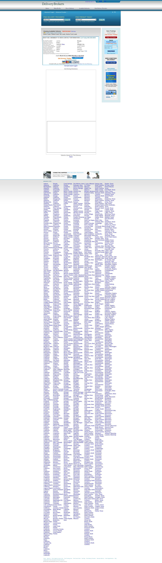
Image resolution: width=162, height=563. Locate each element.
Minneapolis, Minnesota (77, 469)
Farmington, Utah (110, 247)
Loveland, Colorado (56, 437)
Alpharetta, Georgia (67, 361)
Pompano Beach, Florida (68, 315)
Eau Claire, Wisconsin (108, 402)
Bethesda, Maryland (76, 263)
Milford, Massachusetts (77, 351)
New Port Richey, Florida (68, 277)
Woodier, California (56, 377)
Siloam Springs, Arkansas (46, 295)
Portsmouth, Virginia (108, 309)
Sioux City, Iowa (78, 186)
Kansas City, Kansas (77, 192)
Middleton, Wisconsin (108, 417)
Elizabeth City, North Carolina (88, 463)
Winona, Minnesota (76, 490)
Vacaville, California (56, 348)
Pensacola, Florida (67, 312)
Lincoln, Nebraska (87, 202)
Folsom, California (46, 426)
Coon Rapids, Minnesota (77, 455)
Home (47, 8)
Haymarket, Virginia (111, 293)
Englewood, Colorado (56, 409)
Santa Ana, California (56, 298)
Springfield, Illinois (67, 490)
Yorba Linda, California (57, 383)
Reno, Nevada (88, 225)
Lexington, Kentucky (76, 222)
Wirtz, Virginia (109, 330)
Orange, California (56, 196)
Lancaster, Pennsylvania (99, 347)
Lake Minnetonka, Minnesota (78, 458)
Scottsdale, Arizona (47, 259)
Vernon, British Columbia (48, 322)
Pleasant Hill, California (57, 224)
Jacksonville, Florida (67, 231)
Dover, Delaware (58, 489)
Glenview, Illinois (67, 461)
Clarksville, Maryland (76, 269)
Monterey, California (46, 528)
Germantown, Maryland (77, 287)
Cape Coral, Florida (56, 526)
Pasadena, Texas (110, 221)
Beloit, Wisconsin (110, 397)
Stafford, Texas (109, 240)
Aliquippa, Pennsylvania (99, 329)
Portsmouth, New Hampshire (89, 242)
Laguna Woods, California (46, 492)
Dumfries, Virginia (110, 278)
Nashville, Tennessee (98, 491)
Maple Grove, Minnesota (77, 461)
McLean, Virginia (110, 299)
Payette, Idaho (68, 436)
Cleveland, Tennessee (98, 455)
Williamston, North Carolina (99, 199)
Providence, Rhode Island (99, 400)
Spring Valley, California (57, 326)
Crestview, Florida (67, 187)
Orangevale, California (56, 199)
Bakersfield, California (47, 338)
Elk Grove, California (47, 405)
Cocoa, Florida (57, 530)
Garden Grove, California (48, 441)
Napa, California (46, 540)
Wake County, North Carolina (99, 190)
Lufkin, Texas (109, 212)
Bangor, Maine (77, 252)
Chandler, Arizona (46, 217)
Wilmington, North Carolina (99, 202)
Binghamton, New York (88, 374)
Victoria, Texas (109, 243)
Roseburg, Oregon (98, 321)
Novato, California (56, 184)
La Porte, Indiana (66, 507)
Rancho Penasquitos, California (57, 252)
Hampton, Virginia (110, 288)
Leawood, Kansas (76, 201)
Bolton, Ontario (99, 281)
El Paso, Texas (109, 185)
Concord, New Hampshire (88, 227)
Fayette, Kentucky (78, 217)
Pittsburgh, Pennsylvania (99, 365)
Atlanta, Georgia (66, 364)
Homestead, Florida (67, 225)
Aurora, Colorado (58, 389)
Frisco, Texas (109, 191)
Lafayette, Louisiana (76, 237)
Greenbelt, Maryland (76, 294)
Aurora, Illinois (68, 441)
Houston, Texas (109, 200)
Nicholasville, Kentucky (77, 228)
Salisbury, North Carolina (89, 540)
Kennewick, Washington (108, 358)
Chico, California (46, 365)
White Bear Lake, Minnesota (78, 487)
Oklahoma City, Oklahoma (99, 275)
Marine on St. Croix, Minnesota (78, 464)
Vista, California (58, 369)
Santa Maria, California (57, 307)
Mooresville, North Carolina (88, 511)
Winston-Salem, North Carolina (100, 205)
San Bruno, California (56, 274)
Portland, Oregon (97, 318)
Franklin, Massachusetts (77, 342)
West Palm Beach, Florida (68, 351)
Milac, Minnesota (78, 467)
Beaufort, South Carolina (99, 406)
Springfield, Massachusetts (77, 358)
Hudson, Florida (66, 228)
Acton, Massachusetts (77, 327)
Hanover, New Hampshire (88, 230)
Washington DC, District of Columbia (58, 502)
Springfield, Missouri (76, 514)
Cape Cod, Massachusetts (77, 336)
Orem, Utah (108, 253)
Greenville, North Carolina (89, 478)
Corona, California (46, 377)
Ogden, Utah (108, 252)
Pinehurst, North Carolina (89, 528)
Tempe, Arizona (46, 265)
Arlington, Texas (100, 497)
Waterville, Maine (78, 255)
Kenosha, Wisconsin (108, 405)
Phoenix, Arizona (46, 249)
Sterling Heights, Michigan (78, 437)
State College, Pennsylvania (99, 374)
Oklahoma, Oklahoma (98, 272)
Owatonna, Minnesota (76, 472)
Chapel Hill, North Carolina (88, 441)
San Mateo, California (56, 292)
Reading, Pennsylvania (99, 368)
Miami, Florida (68, 266)
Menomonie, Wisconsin (108, 414)
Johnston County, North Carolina (89, 493)
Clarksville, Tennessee (98, 452)
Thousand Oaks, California (58, 332)
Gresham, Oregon (98, 309)
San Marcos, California (57, 289)
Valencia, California (56, 351)
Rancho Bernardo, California (56, 240)
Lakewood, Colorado (56, 428)
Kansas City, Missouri (77, 505)
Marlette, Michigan (76, 414)
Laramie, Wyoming (110, 435)
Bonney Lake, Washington (109, 344)
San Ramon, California (57, 295)
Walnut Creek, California (57, 371)
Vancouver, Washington (108, 388)
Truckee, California (56, 339)
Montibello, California (47, 531)
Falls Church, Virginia (109, 281)
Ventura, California (56, 364)
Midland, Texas (109, 217)
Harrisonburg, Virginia (109, 291)
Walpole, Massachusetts (77, 361)
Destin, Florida (68, 194)
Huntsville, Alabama (47, 196)
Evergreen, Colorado (56, 412)
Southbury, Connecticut (56, 475)
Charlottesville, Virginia (109, 271)
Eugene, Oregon (97, 306)
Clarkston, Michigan (76, 385)
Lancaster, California (47, 499)
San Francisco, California (57, 283)
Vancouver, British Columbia (47, 314)
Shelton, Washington (108, 379)
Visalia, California (56, 367)
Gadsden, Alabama (46, 190)
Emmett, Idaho (68, 432)
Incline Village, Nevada (88, 214)
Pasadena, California (56, 214)
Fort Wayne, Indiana (67, 501)
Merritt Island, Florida (68, 263)
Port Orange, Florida (67, 318)
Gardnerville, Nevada (88, 208)
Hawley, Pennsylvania (99, 341)
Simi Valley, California (56, 322)
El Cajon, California (46, 396)
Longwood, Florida (67, 257)
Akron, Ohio (98, 220)
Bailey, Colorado (58, 390)
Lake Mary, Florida (67, 242)
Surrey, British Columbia (48, 310)
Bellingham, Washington (108, 341)
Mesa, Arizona (48, 243)
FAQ (115, 12)
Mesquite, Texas (109, 215)
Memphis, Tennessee (98, 479)
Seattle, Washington (108, 376)
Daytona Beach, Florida (68, 190)
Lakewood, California (47, 496)
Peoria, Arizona (48, 247)
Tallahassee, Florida (67, 336)
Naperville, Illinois (67, 470)
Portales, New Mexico (88, 347)
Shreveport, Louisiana (76, 246)
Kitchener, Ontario (98, 292)
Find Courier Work (77, 558)
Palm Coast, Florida (67, 300)
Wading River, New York (88, 417)
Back (70, 157)
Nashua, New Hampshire (88, 239)
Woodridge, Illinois (67, 493)
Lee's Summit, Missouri (77, 508)
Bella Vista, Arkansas (47, 272)
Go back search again (70, 66)
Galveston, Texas (110, 193)
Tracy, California (58, 337)
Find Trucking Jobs (68, 558)
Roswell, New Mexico (88, 350)
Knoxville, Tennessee (98, 476)
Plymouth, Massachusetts (77, 354)
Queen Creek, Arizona (48, 256)
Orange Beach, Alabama (48, 205)
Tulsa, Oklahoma (98, 278)
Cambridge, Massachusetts (77, 333)
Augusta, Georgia (66, 367)
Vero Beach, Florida (67, 345)
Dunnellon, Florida (67, 196)
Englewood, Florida (67, 199)
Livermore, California (47, 502)
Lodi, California (48, 505)
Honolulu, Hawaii (67, 426)
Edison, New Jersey (88, 254)
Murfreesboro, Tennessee (99, 488)
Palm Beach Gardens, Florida (67, 296)
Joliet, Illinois (67, 465)
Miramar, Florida (66, 271)
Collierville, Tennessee (98, 458)
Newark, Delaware (56, 491)
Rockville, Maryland (76, 312)
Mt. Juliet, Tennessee (98, 485)
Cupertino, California (47, 380)
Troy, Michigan (77, 439)
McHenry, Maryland (76, 298)
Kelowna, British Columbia (46, 299)
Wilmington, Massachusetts (77, 364)
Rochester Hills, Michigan (78, 431)
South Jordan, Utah (110, 258)
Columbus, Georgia (67, 373)
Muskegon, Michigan (76, 420)
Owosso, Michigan (76, 424)
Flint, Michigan (77, 397)
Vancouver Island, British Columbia (48, 319)
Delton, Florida (68, 193)
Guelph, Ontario (99, 290)
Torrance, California (56, 335)
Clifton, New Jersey (88, 248)
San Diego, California (56, 280)
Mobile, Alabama (46, 199)
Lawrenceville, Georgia (68, 391)
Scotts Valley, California (57, 316)
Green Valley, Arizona (48, 231)
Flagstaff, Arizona (46, 221)
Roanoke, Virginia (110, 314)
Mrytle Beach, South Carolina (99, 428)
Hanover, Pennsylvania (99, 335)
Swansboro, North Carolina (99, 187)
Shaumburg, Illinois (67, 484)
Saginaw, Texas (109, 231)
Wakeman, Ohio (100, 256)
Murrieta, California (46, 537)
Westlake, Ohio (99, 258)
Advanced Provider (61, 12)
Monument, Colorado (56, 440)
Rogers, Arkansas (46, 291)
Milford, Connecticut (56, 466)
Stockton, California (56, 329)
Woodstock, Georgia (67, 423)
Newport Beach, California (46, 547)
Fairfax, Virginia (109, 279)
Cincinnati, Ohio (100, 226)
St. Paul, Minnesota (76, 484)
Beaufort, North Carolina (88, 435)
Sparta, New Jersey (88, 315)
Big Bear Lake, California (48, 347)
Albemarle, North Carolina (89, 426)
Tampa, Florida (68, 339)
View (63, 44)
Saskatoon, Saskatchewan (99, 403)
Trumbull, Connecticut (56, 484)
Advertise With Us (100, 558)
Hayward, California (46, 450)
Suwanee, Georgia (67, 417)
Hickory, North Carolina (88, 487)
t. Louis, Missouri (89, 183)
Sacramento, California (57, 265)
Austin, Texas (99, 498)
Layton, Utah (108, 250)
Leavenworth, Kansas (77, 198)
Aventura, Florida (58, 508)
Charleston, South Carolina (99, 412)
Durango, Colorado (56, 406)
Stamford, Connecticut (56, 478)
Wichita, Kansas (78, 212)
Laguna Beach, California (48, 485)
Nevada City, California (47, 543)
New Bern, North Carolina (89, 517)
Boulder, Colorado (56, 393)
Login (105, 1)
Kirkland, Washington (108, 361)
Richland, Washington (108, 373)
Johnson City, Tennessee (99, 467)
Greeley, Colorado (56, 421)
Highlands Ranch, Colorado (58, 424)
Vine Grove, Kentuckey (76, 214)
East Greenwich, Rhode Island (99, 394)
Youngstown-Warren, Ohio (99, 263)
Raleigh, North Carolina (88, 534)
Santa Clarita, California (57, 304)
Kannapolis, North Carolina (88, 496)
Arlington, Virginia (110, 266)
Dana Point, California (47, 383)
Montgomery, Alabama (47, 202)
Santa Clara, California (57, 301)
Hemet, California (46, 453)
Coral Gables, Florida (57, 533)
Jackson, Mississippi (76, 493)
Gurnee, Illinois (68, 463)
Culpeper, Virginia (110, 276)
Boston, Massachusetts (77, 330)
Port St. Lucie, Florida (68, 321)
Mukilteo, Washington (108, 364)
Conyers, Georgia (66, 376)
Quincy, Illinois (68, 479)
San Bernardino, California (58, 271)
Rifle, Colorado (57, 442)
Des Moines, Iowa (78, 183)
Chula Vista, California (47, 368)
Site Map (83, 558)
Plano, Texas (109, 223)
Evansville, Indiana (67, 498)
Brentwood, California (47, 350)
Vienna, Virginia (109, 322)
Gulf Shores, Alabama (47, 193)
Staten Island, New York (88, 411)
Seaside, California (56, 319)
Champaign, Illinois (67, 449)
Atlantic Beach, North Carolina (88, 432)
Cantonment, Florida (57, 523)
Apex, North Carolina (87, 429)
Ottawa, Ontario (99, 298)
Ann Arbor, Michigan (76, 376)
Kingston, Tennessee (98, 473)
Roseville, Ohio (99, 250)
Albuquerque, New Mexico (88, 338)
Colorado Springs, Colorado (56, 400)
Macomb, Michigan (76, 411)
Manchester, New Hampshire (89, 236)
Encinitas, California (47, 408)
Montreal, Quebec (98, 386)
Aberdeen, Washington (108, 335)
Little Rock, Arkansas (47, 281)
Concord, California (46, 374)
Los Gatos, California (47, 513)
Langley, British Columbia (48, 303)
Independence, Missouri (77, 502)
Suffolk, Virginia (109, 320)
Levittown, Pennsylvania (99, 350)
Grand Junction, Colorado (58, 418)
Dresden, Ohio (99, 238)
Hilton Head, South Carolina (99, 421)
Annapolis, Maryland (76, 257)
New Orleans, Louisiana (77, 243)
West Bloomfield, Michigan (78, 443)
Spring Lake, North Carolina (99, 184)
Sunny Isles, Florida (67, 333)
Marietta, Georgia (66, 394)
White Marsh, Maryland (77, 324)
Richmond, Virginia (110, 313)
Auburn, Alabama (46, 184)
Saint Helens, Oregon (99, 324)
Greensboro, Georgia (67, 388)
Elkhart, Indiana (68, 495)
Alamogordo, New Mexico (88, 335)
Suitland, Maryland (76, 318)
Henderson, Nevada (87, 211)
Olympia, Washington (108, 367)
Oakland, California (56, 187)
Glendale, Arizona (46, 228)
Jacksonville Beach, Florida (68, 234)
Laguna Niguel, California (48, 488)
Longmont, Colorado (56, 434)
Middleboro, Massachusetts (77, 348)
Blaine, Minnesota (76, 449)
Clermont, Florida (58, 529)
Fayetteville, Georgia (67, 385)
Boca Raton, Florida (56, 513)
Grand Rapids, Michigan (77, 402)
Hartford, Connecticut (56, 459)
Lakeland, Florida (67, 245)
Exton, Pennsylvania (99, 332)
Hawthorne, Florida (67, 216)
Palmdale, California (56, 211)
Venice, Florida (68, 343)
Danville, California (46, 386)
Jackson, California (46, 473)
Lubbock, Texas (109, 211)
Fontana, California (46, 429)
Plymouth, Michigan (76, 428)
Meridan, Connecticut (56, 463)
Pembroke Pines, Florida (68, 309)
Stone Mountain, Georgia (67, 413)
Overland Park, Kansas (77, 205)
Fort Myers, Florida (67, 210)
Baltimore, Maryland (76, 260)
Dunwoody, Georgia (67, 382)
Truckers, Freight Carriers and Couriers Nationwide (54, 21)
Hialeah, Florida (66, 219)
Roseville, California (56, 262)
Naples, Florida (68, 275)
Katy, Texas (108, 203)
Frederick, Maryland (76, 278)
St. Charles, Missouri (76, 517)
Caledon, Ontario (97, 286)
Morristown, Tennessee (98, 482)
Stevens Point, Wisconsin (109, 428)
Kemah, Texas (109, 208)
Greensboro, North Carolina (88, 475)
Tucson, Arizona (46, 268)
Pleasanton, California (56, 227)
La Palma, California (47, 476)
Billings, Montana (89, 191)
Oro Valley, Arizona (47, 245)
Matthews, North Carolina (89, 508)
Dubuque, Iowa (78, 185)
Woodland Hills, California (58, 380)
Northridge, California (47, 554)
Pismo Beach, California (57, 217)
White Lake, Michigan (76, 446)
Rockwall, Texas (110, 226)
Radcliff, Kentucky (76, 231)
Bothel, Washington (110, 346)
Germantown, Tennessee (99, 464)
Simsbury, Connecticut (56, 472)
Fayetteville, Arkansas (47, 278)
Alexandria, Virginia (111, 264)
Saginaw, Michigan (76, 434)
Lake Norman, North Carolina (88, 505)
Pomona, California (56, 230)
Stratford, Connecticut (56, 481)
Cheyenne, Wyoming (108, 431)
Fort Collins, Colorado (56, 415)
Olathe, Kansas (78, 203)
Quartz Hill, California (56, 236)
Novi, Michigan (77, 422)
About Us (49, 558)
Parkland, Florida (66, 306)
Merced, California (46, 519)
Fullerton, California (46, 438)
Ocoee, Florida (68, 284)
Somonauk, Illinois (67, 487)
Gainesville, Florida (67, 213)
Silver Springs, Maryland (77, 315)
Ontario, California (56, 193)
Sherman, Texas (109, 235)
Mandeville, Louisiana (76, 240)
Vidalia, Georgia (66, 420)
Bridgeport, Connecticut (56, 450)
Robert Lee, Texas (110, 225)
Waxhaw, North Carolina (99, 193)
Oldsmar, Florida (66, 286)
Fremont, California (46, 432)
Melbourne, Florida (67, 260)
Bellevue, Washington (108, 338)
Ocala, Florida (68, 282)
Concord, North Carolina (88, 447)
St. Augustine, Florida (68, 327)
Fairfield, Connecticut (56, 453)
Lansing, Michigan (76, 408)
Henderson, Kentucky (76, 219)
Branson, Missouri (76, 496)
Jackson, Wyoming (110, 433)
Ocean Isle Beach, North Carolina (88, 521)
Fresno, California (46, 435)
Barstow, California (46, 341)
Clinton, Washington (108, 348)
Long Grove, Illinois (67, 467)
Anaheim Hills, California (48, 332)
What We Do (57, 8)
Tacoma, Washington (108, 385)
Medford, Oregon (97, 312)
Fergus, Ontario (99, 288)
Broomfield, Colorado (56, 396)
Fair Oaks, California (47, 420)
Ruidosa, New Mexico (88, 353)
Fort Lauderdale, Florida (67, 206)
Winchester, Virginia (108, 327)
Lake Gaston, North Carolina (88, 502)
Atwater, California (46, 335)
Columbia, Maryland (76, 272)
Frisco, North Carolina (88, 469)
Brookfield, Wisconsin (108, 399)
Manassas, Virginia (110, 296)
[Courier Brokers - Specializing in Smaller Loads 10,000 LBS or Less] (111, 93)
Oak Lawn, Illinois (67, 473)
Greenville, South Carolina (99, 418)
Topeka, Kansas (78, 211)
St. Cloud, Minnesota (76, 481)
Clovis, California (46, 371)
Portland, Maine (78, 253)
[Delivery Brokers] (54, 3)
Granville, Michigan (76, 405)
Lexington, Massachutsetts (78, 370)
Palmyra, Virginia (110, 307)
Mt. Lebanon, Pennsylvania (99, 356)
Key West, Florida (67, 239)
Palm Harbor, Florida (68, 303)
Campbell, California (47, 356)
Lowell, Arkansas (46, 284)
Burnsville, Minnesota (76, 452)
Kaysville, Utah (109, 249)
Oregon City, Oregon (98, 315)
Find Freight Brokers (109, 558)
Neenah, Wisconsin (111, 425)
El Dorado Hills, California (48, 399)
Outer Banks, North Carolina (88, 525)
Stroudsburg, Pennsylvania (99, 377)
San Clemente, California (57, 277)
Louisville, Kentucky (76, 225)
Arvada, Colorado (56, 386)
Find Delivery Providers (101, 8)
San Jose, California (56, 286)
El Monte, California (46, 402)
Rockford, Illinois (66, 481)
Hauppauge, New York (88, 389)
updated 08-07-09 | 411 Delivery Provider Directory (53, 559)
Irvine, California (46, 470)
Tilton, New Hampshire (87, 245)
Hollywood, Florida (67, 222)
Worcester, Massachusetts (77, 367)
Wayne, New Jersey (88, 332)
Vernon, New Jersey (88, 326)
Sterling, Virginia (110, 319)
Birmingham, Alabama (47, 187)
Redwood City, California (57, 256)
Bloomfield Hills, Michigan (78, 379)
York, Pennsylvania (99, 383)
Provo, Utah (108, 255)
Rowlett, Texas (109, 229)
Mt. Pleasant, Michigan (77, 417)
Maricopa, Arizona (47, 240)
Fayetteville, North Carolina (88, 466)
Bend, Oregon (99, 304)
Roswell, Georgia (66, 403)
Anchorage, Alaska (47, 208)
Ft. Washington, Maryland (78, 281)
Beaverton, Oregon (98, 301)
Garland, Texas (109, 194)
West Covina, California (57, 374)
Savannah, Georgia (67, 406)
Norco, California (46, 551)
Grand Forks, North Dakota (99, 214)
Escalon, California (46, 414)
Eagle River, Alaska (47, 211)
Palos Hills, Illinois (67, 476)
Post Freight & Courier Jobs (57, 558)
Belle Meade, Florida (57, 510)
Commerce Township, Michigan (76, 389)
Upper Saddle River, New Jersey (88, 322)
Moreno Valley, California (48, 534)
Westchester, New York (88, 420)
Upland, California (56, 345)
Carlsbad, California (46, 359)
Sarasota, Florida (66, 324)
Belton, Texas (99, 500)
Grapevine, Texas (110, 199)
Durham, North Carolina (88, 456)
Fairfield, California (46, 423)
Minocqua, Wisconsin (108, 423)
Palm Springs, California (57, 208)
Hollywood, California (47, 463)
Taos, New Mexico (87, 359)
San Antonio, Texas (110, 232)
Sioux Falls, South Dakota (99, 443)
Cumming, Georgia (67, 379)
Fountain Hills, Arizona (48, 224)
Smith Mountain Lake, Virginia (109, 316)
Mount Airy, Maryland (76, 301)
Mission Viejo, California (48, 522)
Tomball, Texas (109, 241)
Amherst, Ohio (99, 221)
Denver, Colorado (56, 403)
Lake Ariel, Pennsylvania (99, 344)
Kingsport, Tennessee (98, 470)
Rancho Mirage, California (58, 248)
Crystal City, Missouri (77, 499)
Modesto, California (46, 525)
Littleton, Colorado (56, 431)
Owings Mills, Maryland (77, 306)
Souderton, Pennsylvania (99, 371)
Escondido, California (47, 417)
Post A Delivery (70, 8)
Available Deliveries (84, 8)
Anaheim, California (46, 329)
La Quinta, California (47, 479)
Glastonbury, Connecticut (57, 456)
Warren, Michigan (78, 441)
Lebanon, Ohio (99, 246)
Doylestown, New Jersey (88, 251)
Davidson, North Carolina (89, 453)
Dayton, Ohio (99, 237)
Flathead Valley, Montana (89, 193)
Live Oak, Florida (66, 251)
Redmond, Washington (108, 370)
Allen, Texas (98, 494)
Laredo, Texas (109, 209)
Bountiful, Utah (109, 246)
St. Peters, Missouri (87, 186)
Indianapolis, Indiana (67, 504)
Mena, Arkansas (46, 287)
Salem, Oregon (99, 327)
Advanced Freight (49, 12)
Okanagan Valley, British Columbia (48, 307)
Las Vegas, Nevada (87, 217)
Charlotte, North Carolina (89, 444)
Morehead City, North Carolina (88, 514)
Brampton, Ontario (98, 283)
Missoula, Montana (87, 196)
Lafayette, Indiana (67, 510)
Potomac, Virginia (110, 311)
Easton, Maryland (78, 276)
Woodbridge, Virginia (108, 332)
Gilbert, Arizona (48, 226)
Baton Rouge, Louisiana (77, 234)
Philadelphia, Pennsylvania (99, 362)
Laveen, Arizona (46, 234)
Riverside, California (56, 259)
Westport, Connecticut (56, 487)
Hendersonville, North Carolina (89, 484)
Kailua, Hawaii (68, 428)
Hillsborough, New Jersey (88, 266)
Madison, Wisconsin (108, 408)
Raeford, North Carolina (88, 531)
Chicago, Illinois (66, 452)
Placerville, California (56, 221)
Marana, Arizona (46, 237)
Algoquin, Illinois (66, 438)
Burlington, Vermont (111, 263)
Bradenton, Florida (56, 520)
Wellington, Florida (67, 348)
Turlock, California (56, 342)
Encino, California (46, 411)
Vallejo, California (56, 354)
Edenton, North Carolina (88, 459)
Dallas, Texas (99, 511)
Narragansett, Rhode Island (99, 397)
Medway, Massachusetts (77, 345)
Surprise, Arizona (46, 262)
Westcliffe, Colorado (56, 444)
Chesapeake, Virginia (109, 274)
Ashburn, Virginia (110, 267)
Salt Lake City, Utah (111, 256)
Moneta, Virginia (110, 301)
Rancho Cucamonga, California (57, 244)
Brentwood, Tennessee (98, 446)
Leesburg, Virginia (110, 295)
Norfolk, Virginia (109, 305)
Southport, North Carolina (89, 543)
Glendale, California (46, 444)
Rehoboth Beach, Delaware (58, 494)
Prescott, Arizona (46, 252)
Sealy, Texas (108, 234)
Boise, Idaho (67, 430)
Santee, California (56, 313)
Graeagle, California (47, 447)
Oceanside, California (56, 190)
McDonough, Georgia (67, 397)
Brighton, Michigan (76, 382)
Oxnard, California (56, 202)
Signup (100, 1)
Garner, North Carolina (88, 472)
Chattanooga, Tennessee (99, 449)
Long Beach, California (47, 507)
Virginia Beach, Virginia (109, 324)
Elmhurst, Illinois (66, 458)
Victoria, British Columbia (48, 326)
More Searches (111, 53)
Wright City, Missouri (87, 189)
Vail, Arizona (47, 270)
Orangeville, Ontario (98, 295)
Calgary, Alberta (46, 214)
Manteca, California (46, 516)
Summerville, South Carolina (99, 431)
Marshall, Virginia (110, 298)
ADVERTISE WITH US (90, 1)
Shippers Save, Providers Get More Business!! (85, 21)
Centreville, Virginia (111, 269)
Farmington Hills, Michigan (78, 394)
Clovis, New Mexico (88, 341)
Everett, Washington (108, 351)
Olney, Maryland (78, 304)
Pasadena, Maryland (76, 309)
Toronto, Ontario (100, 299)
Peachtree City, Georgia (68, 400)
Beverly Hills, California (48, 344)
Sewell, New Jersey (88, 312)
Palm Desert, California (57, 205)
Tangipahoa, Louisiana (77, 249)
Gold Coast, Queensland (98, 389)
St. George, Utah (110, 260)
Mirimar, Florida (68, 273)
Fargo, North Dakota (99, 211)
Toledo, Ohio (99, 255)
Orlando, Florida (66, 289)
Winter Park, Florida (67, 354)
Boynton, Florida (58, 518)
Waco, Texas (108, 244)
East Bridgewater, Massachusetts (78, 339)
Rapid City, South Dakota (99, 440)
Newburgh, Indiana (67, 513)
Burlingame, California (47, 353)
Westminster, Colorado (57, 447)
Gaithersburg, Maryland (77, 284)
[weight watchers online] (93, 174)
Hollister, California (46, 459)
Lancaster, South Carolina (99, 424)
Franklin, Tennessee (98, 461)
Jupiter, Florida (68, 237)
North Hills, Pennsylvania (99, 359)
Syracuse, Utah (109, 261)
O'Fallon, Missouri (76, 511)
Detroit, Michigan (78, 392)
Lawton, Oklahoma (98, 269)
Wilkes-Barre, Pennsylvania (99, 380)
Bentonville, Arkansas (47, 275)
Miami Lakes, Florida (68, 268)
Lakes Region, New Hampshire (89, 233)
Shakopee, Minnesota (76, 478)
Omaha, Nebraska (87, 205)
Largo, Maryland (78, 296)
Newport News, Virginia (109, 303)
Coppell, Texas (99, 506)
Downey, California (46, 393)
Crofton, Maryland (78, 275)
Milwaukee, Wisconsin (108, 420)
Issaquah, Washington (108, 354)
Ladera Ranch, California (48, 482)
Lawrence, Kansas (76, 195)
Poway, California (56, 233)
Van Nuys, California (56, 361)
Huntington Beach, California (47, 467)
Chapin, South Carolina (99, 409)
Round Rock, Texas (111, 228)
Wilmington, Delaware (56, 498)
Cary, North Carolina (87, 438)
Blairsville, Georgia (67, 370)
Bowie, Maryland (78, 266)
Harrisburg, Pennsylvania (99, 338)
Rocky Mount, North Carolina (88, 537)
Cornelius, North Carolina (89, 450)
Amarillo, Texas (99, 495)
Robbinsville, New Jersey (88, 306)
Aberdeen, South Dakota (99, 434)
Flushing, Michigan (76, 399)
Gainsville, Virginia (110, 287)
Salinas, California (56, 268)
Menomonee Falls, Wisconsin (110, 411)
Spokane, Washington (108, 382)
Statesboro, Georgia (67, 409)
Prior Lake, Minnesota (76, 475)
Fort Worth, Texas (110, 190)
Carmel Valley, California (48, 362)
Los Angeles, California (47, 510)
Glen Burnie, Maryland (77, 291)
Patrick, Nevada (89, 223)
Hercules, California (46, 456)
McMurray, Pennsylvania (99, 353)
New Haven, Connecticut (56, 469)
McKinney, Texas (110, 214)
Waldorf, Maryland (76, 321)
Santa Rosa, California (56, 310)
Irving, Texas (108, 202)
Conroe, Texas (99, 505)
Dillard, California (46, 389)
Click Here (73, 31)
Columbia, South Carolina (99, 415)
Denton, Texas (109, 183)
